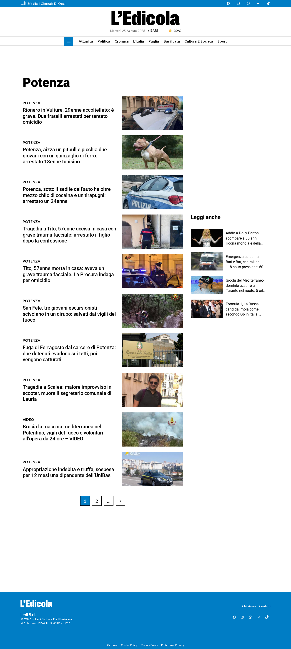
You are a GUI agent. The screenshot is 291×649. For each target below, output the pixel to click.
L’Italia (138, 41)
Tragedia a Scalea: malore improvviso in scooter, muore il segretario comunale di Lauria (67, 393)
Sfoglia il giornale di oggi (46, 3)
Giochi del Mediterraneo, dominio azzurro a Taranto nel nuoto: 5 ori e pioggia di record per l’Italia (246, 285)
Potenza (31, 103)
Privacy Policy (149, 645)
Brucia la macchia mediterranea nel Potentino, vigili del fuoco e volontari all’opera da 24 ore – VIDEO (63, 433)
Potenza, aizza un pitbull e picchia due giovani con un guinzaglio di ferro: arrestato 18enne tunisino (65, 155)
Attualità (86, 41)
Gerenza (112, 645)
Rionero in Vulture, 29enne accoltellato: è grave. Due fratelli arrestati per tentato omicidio (68, 116)
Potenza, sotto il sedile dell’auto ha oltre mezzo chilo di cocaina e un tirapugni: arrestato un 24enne (67, 195)
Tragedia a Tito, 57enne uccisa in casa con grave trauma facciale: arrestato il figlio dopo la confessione (69, 235)
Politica (104, 41)
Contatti (265, 606)
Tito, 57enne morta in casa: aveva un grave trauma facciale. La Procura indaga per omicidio (68, 274)
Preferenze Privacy (172, 645)
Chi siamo (249, 606)
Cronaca (122, 41)
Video (28, 419)
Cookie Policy (129, 645)
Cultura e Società (198, 41)
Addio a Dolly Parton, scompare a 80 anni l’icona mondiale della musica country (243, 238)
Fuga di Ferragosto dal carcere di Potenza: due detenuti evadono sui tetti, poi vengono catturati (69, 353)
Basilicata (171, 41)
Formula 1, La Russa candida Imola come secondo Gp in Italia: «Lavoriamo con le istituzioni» (242, 309)
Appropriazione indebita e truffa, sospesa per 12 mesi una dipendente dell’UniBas (68, 472)
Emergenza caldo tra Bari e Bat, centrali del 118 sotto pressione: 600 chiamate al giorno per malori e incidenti (245, 262)
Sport (222, 41)
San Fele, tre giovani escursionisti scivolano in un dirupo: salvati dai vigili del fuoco (69, 314)
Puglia (153, 41)
